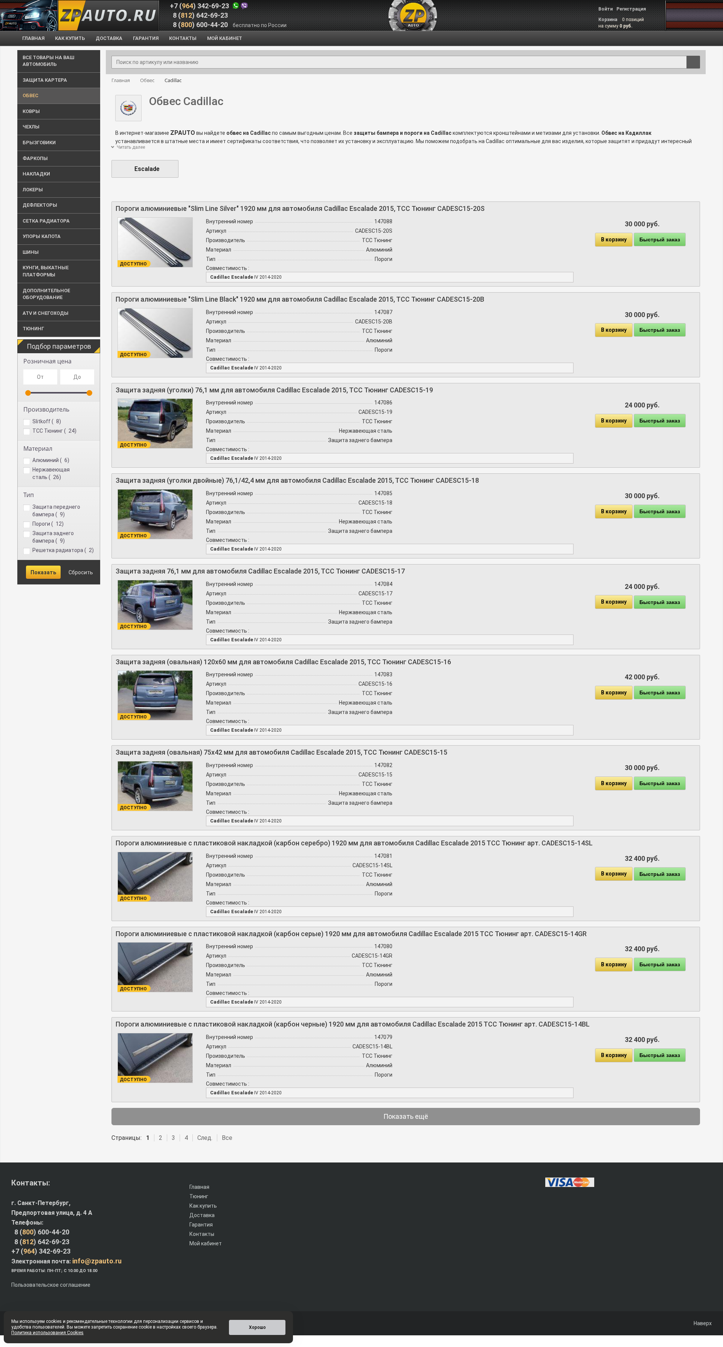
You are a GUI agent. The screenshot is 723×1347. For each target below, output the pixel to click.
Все (227, 1137)
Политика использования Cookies (47, 1332)
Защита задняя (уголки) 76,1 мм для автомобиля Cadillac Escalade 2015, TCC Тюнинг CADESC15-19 (274, 390)
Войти (605, 9)
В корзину (614, 239)
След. (204, 1137)
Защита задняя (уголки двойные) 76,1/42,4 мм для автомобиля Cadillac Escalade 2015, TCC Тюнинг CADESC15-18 (297, 480)
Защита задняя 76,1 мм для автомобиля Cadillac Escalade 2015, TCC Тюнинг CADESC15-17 (260, 571)
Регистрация (631, 9)
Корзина (608, 19)
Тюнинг (198, 1196)
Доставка (202, 1215)
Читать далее (130, 147)
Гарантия (201, 1225)
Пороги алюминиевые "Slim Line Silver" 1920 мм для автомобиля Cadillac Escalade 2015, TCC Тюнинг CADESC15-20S (300, 208)
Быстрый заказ (659, 239)
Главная (199, 1187)
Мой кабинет (205, 1243)
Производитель (46, 409)
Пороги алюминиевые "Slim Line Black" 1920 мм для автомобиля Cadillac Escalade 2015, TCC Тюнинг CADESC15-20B (300, 299)
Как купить (203, 1206)
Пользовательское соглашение (50, 1285)
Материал (37, 448)
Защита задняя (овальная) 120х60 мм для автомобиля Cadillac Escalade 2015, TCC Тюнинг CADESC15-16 (283, 662)
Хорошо (257, 1327)
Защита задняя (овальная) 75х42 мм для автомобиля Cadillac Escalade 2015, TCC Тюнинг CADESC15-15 (281, 752)
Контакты (201, 1234)
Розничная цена (47, 361)
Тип (28, 495)
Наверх (702, 1323)
